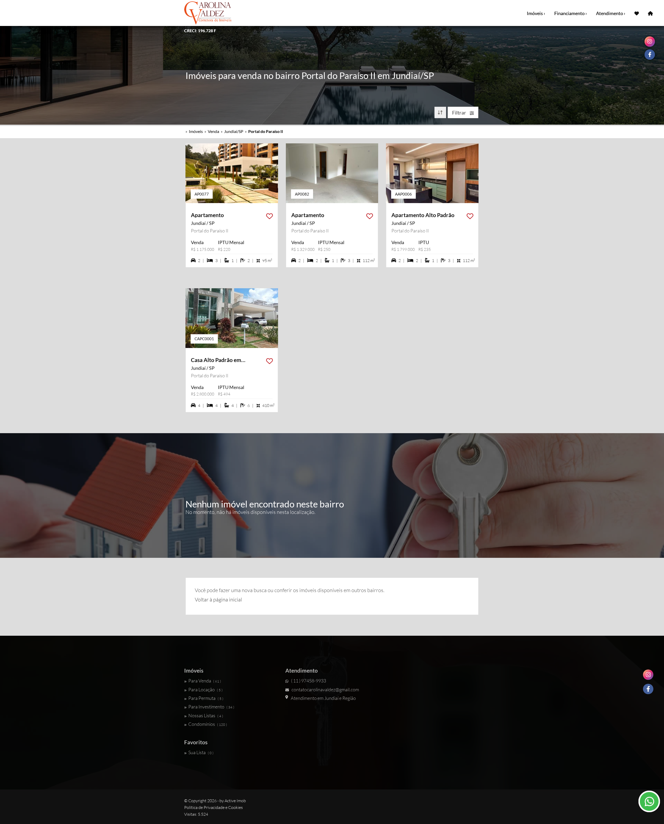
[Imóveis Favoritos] (636, 13)
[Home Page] (650, 13)
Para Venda (204, 681)
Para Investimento (211, 706)
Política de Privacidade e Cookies (213, 807)
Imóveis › (536, 13)
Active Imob (235, 800)
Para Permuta (205, 698)
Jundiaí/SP (233, 131)
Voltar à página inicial (218, 599)
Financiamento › (570, 13)
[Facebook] (648, 689)
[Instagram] (648, 674)
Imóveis (196, 131)
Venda (213, 131)
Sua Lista (200, 752)
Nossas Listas (205, 715)
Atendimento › (610, 13)
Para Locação (205, 689)
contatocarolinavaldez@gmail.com (325, 689)
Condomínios (207, 724)
